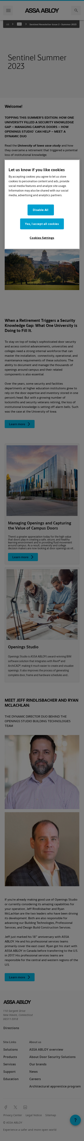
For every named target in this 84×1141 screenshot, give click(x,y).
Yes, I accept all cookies (42, 224)
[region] (42, 204)
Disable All (40, 210)
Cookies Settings (42, 238)
